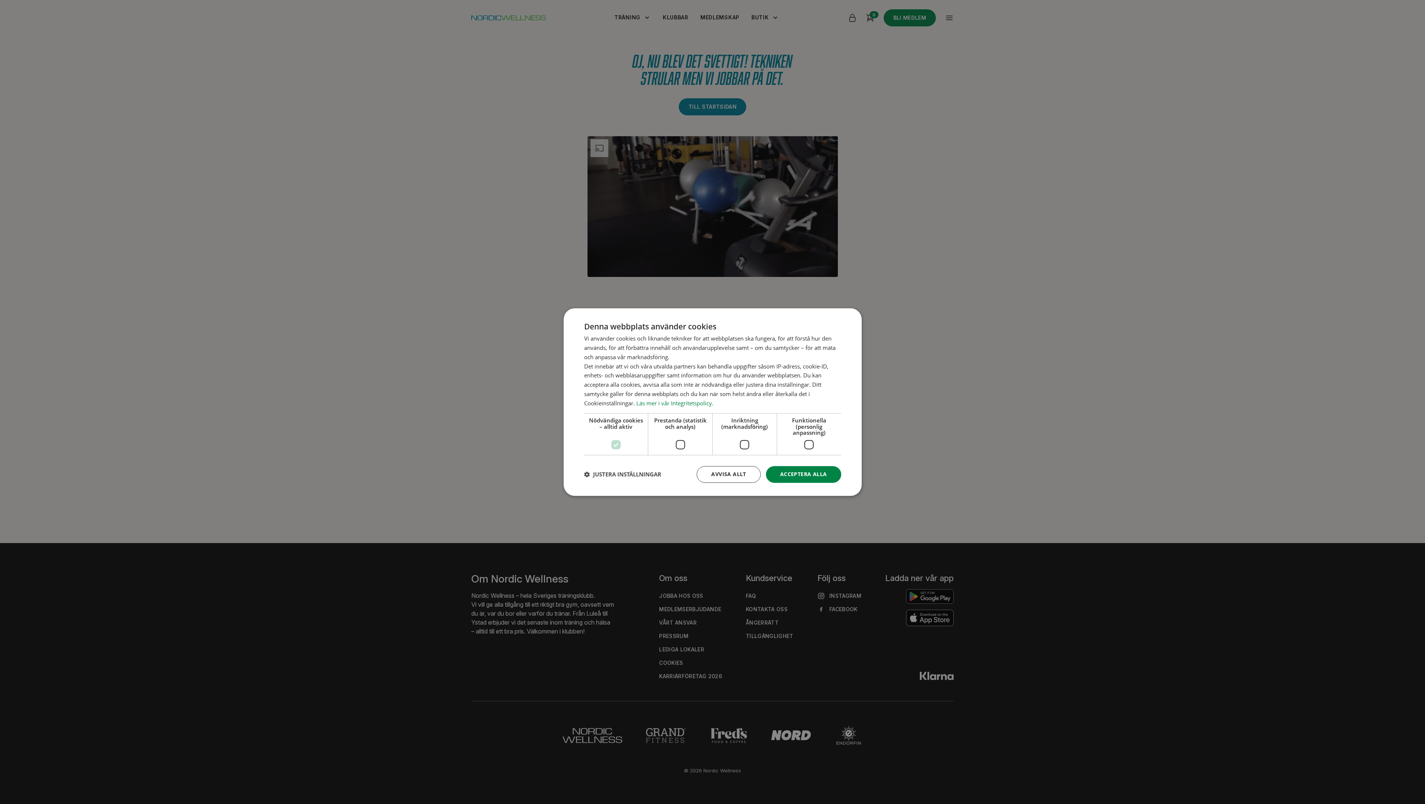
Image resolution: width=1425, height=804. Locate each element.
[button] (622, 474)
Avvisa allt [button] (728, 474)
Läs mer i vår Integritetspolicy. (674, 403)
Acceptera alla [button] (803, 474)
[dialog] (713, 402)
